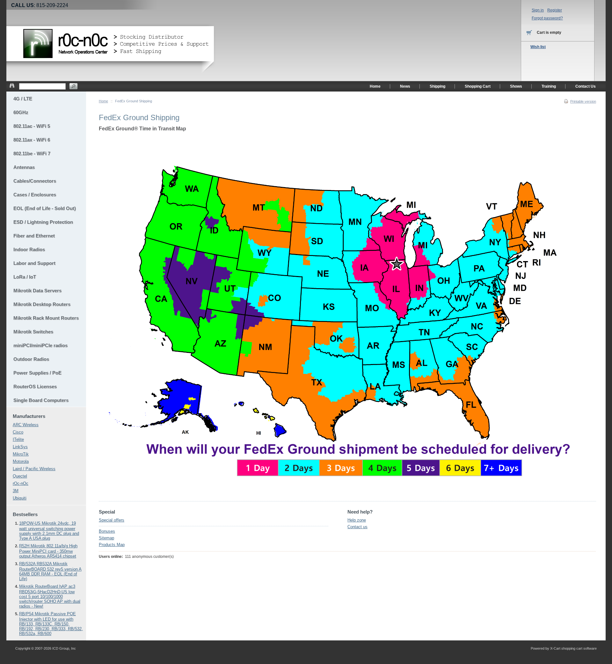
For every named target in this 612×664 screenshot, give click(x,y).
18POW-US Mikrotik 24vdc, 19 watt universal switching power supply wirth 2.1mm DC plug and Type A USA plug (49, 531)
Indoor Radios (29, 249)
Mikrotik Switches (33, 331)
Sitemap (106, 538)
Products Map (112, 544)
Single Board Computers (41, 400)
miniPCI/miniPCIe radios (40, 345)
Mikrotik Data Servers (37, 290)
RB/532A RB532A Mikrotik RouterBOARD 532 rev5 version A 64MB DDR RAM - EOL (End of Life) (50, 571)
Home (103, 101)
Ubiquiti (19, 498)
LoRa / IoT (24, 277)
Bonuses (107, 531)
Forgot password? (547, 18)
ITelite (18, 439)
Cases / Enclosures (34, 194)
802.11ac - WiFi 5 (31, 126)
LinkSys (20, 446)
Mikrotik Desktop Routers (41, 304)
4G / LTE (22, 98)
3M (15, 490)
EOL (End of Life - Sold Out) (44, 208)
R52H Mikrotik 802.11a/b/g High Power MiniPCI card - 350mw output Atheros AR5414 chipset (48, 551)
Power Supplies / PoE (37, 373)
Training (549, 86)
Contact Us (585, 86)
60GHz (20, 112)
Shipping (437, 86)
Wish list (538, 47)
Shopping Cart (478, 86)
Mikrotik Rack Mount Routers (46, 318)
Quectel (20, 476)
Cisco (18, 432)
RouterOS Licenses (35, 386)
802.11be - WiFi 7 (31, 153)
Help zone (356, 520)
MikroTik (21, 454)
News (405, 86)
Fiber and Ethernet (34, 235)
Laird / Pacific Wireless (34, 468)
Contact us (357, 526)
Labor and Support (34, 263)
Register (554, 10)
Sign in (538, 10)
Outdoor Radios (31, 359)
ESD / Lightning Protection (43, 222)
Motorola (21, 461)
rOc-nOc (20, 483)
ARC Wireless (26, 424)
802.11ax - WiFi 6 (31, 139)
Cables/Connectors (34, 181)
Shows (516, 86)
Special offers (111, 520)
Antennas (24, 167)
